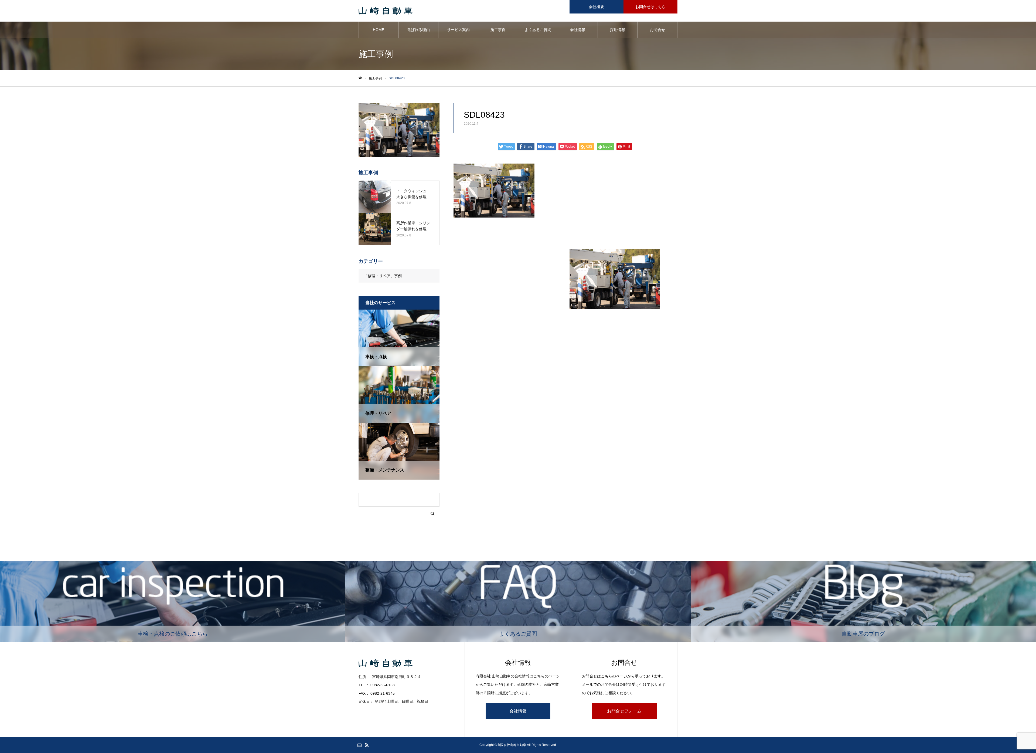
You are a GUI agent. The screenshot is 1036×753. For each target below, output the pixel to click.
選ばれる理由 (418, 30)
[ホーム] (360, 78)
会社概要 (596, 7)
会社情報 (577, 30)
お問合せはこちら (650, 7)
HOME (378, 30)
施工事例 (498, 30)
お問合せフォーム (624, 711)
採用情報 (617, 30)
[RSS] (366, 745)
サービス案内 (458, 30)
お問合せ (657, 30)
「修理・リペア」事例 (383, 276)
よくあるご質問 (538, 30)
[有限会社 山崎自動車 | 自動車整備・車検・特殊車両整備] (386, 11)
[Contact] (359, 745)
